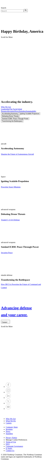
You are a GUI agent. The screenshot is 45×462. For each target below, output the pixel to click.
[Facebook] (8, 387)
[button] (22, 414)
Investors (11, 111)
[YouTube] (8, 409)
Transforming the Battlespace (12, 121)
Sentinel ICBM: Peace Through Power (15, 119)
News (17, 111)
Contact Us (10, 451)
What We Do (11, 421)
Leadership (5, 109)
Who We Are (6, 107)
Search (3, 8)
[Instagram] (8, 392)
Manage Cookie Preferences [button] (16, 440)
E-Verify (9, 448)
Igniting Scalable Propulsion (29, 114)
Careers (9, 423)
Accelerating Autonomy (10, 114)
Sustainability (31, 111)
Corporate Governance (14, 446)
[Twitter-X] (8, 403)
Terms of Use (11, 442)
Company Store (12, 427)
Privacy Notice (11, 438)
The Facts (13, 109)
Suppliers (22, 111)
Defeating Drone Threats (10, 116)
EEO (8, 444)
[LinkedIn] (8, 398)
